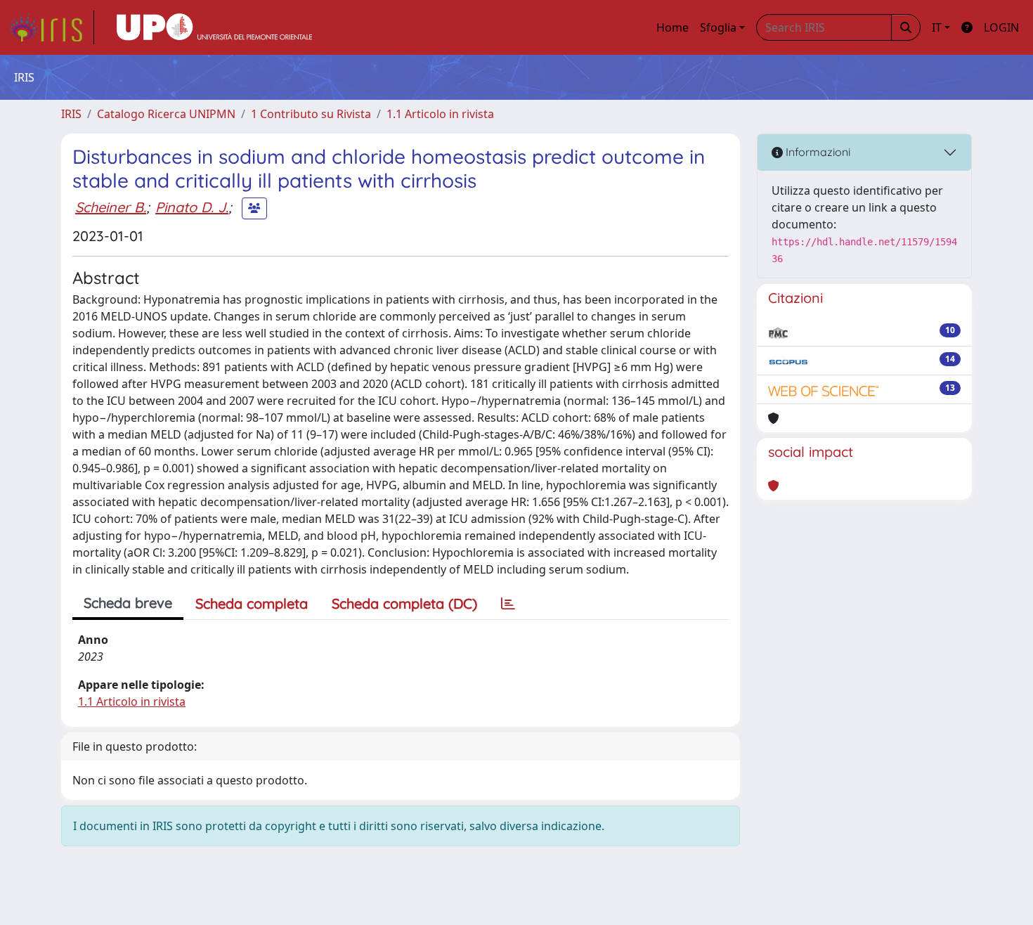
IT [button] (937, 27)
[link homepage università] (214, 27)
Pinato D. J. (191, 207)
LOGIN (1001, 27)
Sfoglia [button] (718, 27)
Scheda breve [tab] (128, 603)
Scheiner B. (110, 207)
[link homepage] (51, 27)
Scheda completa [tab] (251, 603)
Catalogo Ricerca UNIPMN (166, 114)
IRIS (71, 114)
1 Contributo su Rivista (311, 114)
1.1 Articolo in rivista (440, 114)
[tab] (508, 604)
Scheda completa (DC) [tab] (404, 603)
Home (672, 27)
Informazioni (816, 152)
